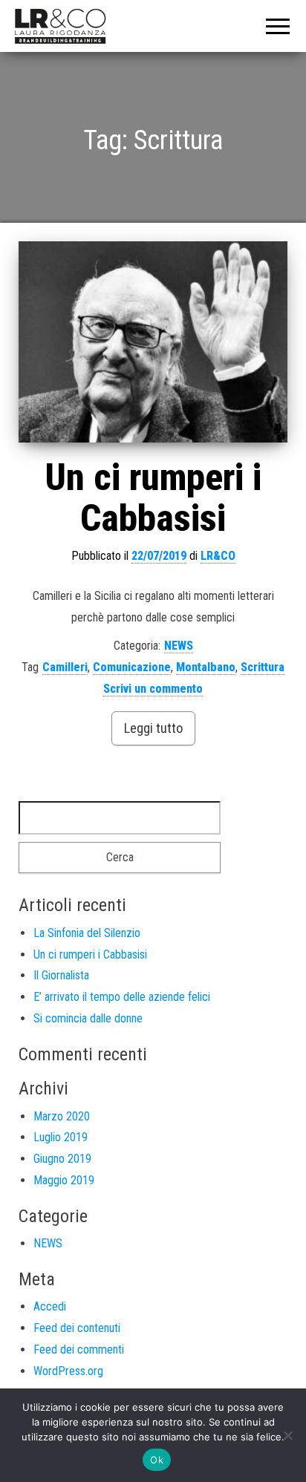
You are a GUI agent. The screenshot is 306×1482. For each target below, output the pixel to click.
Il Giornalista (61, 975)
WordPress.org (68, 1371)
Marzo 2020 (61, 1116)
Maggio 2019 (63, 1180)
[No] (287, 1435)
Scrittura (262, 667)
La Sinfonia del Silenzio (86, 933)
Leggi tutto (153, 728)
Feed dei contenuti (76, 1328)
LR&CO (218, 556)
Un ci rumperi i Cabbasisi (153, 498)
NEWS (178, 646)
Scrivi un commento (153, 689)
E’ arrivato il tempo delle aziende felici (121, 997)
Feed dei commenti (78, 1349)
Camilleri (65, 667)
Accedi (49, 1306)
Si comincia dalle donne (88, 1018)
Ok (156, 1460)
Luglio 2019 (60, 1137)
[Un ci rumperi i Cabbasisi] (153, 342)
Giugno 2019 (62, 1159)
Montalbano (205, 667)
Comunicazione (132, 667)
